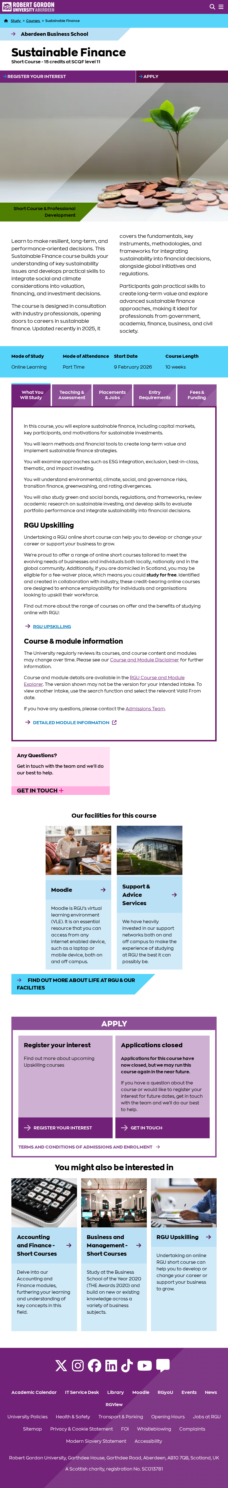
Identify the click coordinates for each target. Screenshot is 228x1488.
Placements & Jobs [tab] (112, 395)
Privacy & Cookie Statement (81, 1429)
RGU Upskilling (52, 627)
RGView (114, 1405)
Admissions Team (145, 709)
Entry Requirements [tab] (154, 395)
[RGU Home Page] (6, 21)
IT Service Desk (82, 1392)
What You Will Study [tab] (31, 395)
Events (189, 1392)
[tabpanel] (114, 573)
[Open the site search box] (212, 7)
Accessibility (148, 1441)
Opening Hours (168, 1417)
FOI (125, 1429)
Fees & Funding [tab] (197, 395)
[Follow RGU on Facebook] (94, 1369)
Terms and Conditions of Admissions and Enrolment (85, 1147)
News (211, 1392)
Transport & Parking (120, 1417)
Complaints (192, 1429)
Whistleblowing (154, 1429)
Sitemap (32, 1429)
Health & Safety (73, 1417)
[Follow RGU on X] (61, 1369)
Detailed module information (71, 723)
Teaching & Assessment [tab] (71, 395)
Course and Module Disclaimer (144, 660)
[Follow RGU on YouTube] (144, 1369)
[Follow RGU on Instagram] (78, 1369)
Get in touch (38, 790)
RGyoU (165, 1392)
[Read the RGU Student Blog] (163, 1369)
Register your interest (36, 76)
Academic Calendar (34, 1392)
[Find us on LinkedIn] (111, 1369)
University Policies (28, 1417)
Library (115, 1392)
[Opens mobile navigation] (221, 7)
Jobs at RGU (207, 1417)
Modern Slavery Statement (96, 1441)
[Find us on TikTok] (127, 1369)
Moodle (140, 1392)
